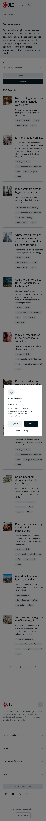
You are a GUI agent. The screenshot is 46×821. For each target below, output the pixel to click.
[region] (23, 410)
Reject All (15, 424)
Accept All (31, 424)
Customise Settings (23, 430)
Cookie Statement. (17, 416)
